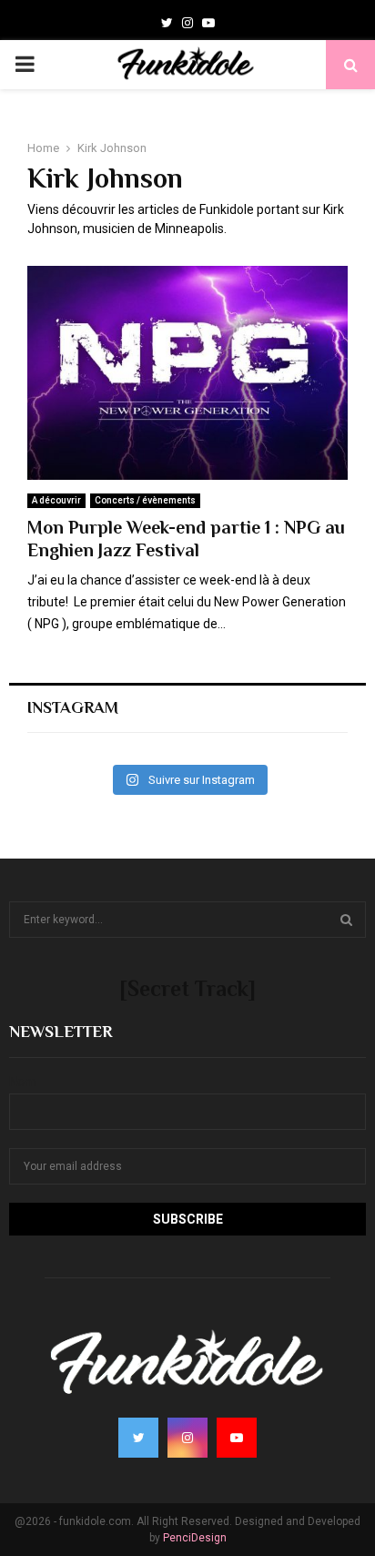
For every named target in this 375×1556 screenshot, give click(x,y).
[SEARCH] (346, 919)
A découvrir (56, 500)
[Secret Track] (187, 988)
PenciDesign (195, 1537)
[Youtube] (208, 22)
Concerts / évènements (145, 500)
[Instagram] (187, 22)
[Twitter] (167, 22)
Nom (22, 1081)
